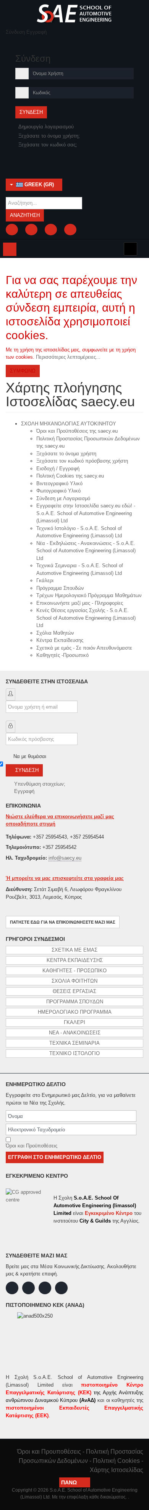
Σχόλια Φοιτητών (74, 981)
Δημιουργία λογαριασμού (46, 127)
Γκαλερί (74, 1022)
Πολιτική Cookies (116, 1460)
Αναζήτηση (25, 215)
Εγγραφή (24, 791)
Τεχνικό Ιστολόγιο (74, 1053)
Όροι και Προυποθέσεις (49, 1451)
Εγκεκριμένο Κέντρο (109, 1213)
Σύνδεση (27, 770)
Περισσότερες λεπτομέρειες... (68, 357)
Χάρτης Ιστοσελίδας (116, 1470)
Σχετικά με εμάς (74, 950)
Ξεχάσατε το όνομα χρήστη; (49, 136)
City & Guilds (95, 1221)
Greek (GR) (38, 184)
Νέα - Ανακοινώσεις (74, 1033)
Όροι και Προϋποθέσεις (31, 1146)
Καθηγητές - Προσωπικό (74, 970)
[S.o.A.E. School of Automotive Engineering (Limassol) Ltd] (74, 13)
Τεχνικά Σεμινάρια (74, 1043)
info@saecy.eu (65, 858)
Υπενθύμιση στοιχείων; (39, 784)
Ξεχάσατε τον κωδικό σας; (47, 145)
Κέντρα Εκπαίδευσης (75, 960)
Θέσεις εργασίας (74, 991)
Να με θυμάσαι (29, 756)
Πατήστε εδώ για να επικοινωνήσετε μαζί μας (62, 922)
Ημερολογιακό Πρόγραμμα (75, 1012)
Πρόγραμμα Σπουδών (74, 1001)
